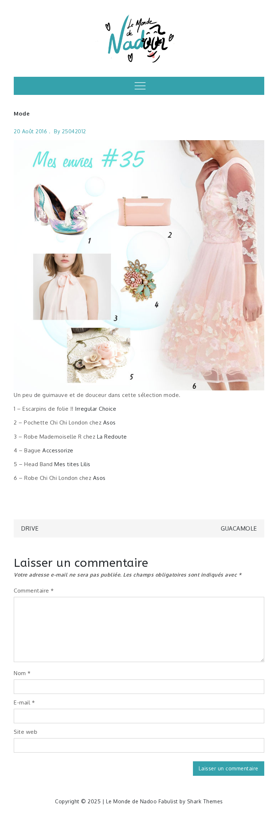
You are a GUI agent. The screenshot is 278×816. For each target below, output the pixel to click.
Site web (25, 731)
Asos (109, 422)
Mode (22, 113)
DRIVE (30, 528)
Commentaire (34, 590)
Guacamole (239, 528)
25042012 (74, 131)
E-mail (24, 702)
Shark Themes (205, 801)
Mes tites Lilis (72, 464)
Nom (22, 673)
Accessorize (57, 450)
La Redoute (112, 436)
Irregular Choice (95, 408)
